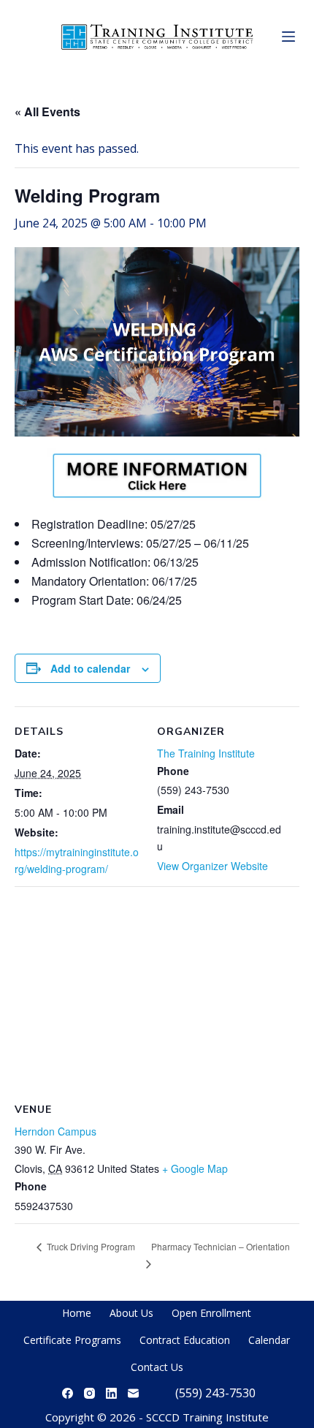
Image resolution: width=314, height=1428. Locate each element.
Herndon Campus (55, 1131)
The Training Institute (206, 753)
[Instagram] (89, 1393)
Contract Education (184, 1340)
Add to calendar (90, 668)
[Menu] (288, 36)
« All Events (47, 111)
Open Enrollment (211, 1313)
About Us (131, 1313)
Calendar (269, 1340)
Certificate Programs (72, 1340)
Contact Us (157, 1367)
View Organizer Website (212, 865)
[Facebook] (67, 1393)
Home (76, 1313)
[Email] (133, 1393)
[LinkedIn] (111, 1393)
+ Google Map (195, 1168)
